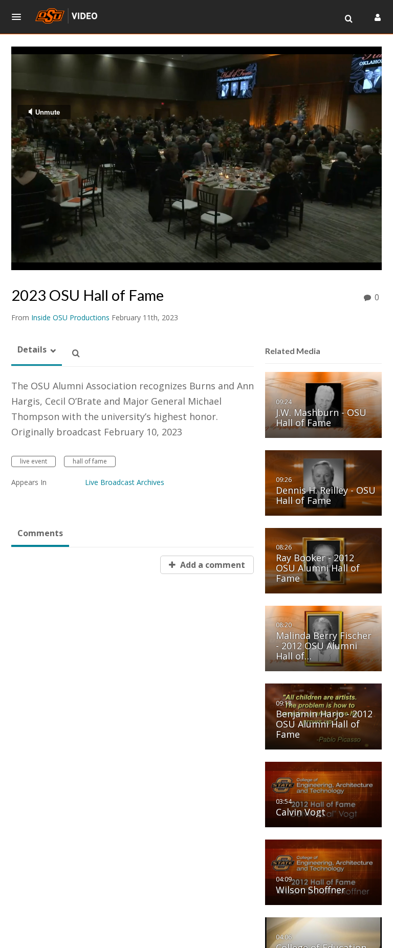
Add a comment (211, 564)
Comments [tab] (40, 533)
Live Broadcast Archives (124, 482)
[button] (19, 17)
